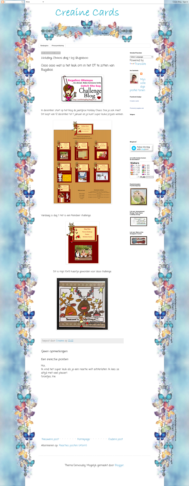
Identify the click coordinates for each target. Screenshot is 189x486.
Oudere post (115, 439)
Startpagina (44, 46)
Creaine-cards (134, 101)
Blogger (119, 465)
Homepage (83, 439)
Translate (140, 64)
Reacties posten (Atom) (73, 445)
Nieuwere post (50, 439)
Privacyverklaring (58, 46)
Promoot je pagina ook (137, 108)
